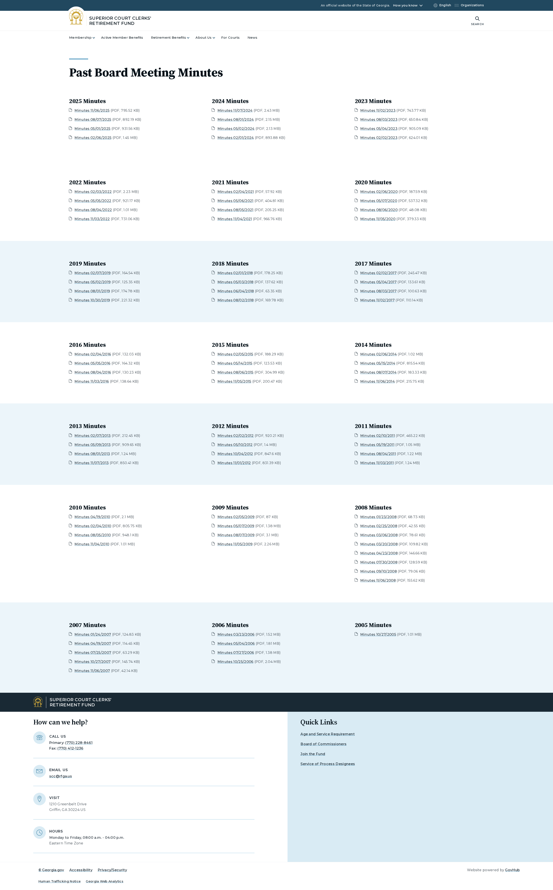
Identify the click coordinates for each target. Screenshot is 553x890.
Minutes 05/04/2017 (378, 282)
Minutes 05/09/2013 (93, 445)
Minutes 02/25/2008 (378, 526)
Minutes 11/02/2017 (377, 300)
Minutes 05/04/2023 (378, 129)
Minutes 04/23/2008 (379, 553)
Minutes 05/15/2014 (377, 363)
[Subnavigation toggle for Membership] (96, 38)
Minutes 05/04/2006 (236, 644)
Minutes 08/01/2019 (92, 291)
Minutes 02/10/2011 (377, 436)
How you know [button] (405, 5)
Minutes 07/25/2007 (93, 653)
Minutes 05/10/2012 (235, 445)
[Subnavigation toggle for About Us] (216, 38)
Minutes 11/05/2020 (378, 219)
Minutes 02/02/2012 (236, 436)
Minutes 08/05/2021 (236, 210)
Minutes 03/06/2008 (379, 535)
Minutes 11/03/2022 (92, 219)
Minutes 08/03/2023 (378, 120)
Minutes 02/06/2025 (93, 138)
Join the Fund (312, 754)
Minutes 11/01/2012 (234, 463)
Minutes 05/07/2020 (378, 201)
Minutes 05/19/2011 (377, 445)
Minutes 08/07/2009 (236, 535)
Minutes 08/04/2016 (93, 372)
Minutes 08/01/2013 (92, 454)
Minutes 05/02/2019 (93, 282)
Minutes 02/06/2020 (379, 192)
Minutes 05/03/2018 (236, 282)
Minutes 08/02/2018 (236, 300)
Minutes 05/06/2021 (236, 201)
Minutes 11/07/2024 (235, 110)
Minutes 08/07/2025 (93, 120)
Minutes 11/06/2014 (377, 381)
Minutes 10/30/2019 (92, 300)
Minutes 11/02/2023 (378, 110)
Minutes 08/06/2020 (379, 210)
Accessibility (80, 870)
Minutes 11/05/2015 (234, 381)
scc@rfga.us (60, 776)
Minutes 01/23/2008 (378, 517)
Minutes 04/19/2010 (92, 517)
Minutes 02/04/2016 (93, 354)
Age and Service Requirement (327, 734)
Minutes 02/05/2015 (235, 354)
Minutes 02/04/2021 (236, 192)
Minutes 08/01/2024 (236, 120)
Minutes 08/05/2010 (93, 535)
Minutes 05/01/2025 (92, 129)
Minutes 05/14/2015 (235, 363)
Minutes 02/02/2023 (378, 138)
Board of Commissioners (323, 744)
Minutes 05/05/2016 (92, 363)
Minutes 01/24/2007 (93, 634)
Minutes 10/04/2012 (235, 454)
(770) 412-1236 (70, 748)
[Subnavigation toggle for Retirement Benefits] (190, 38)
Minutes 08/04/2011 (378, 454)
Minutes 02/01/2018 (235, 273)
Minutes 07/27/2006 (236, 653)
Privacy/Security (112, 870)
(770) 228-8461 (78, 743)
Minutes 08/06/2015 (236, 372)
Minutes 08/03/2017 (378, 291)
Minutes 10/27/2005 (378, 634)
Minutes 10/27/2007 (93, 662)
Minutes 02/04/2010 (93, 526)
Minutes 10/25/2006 (236, 662)
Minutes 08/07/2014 (378, 372)
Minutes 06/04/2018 (236, 291)
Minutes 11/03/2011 (377, 463)
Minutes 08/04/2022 (93, 210)
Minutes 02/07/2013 (93, 436)
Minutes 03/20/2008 (379, 544)
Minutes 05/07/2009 (236, 526)
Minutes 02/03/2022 (93, 192)
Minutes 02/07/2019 (93, 273)
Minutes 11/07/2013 (92, 463)
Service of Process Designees (327, 764)
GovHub (512, 870)
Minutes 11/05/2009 (235, 544)
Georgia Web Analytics (104, 881)
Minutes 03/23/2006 (236, 634)
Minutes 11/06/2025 (92, 110)
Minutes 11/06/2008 (378, 580)
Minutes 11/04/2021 (235, 219)
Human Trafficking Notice (59, 881)
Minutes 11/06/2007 (92, 671)
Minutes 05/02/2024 (236, 129)
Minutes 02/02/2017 (378, 273)
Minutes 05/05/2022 (93, 201)
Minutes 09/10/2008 (378, 571)
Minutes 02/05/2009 (236, 517)
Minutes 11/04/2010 (92, 544)
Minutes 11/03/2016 (92, 381)
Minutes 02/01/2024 (236, 138)
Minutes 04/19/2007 (93, 644)
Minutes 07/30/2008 (378, 562)
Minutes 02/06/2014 (378, 354)
